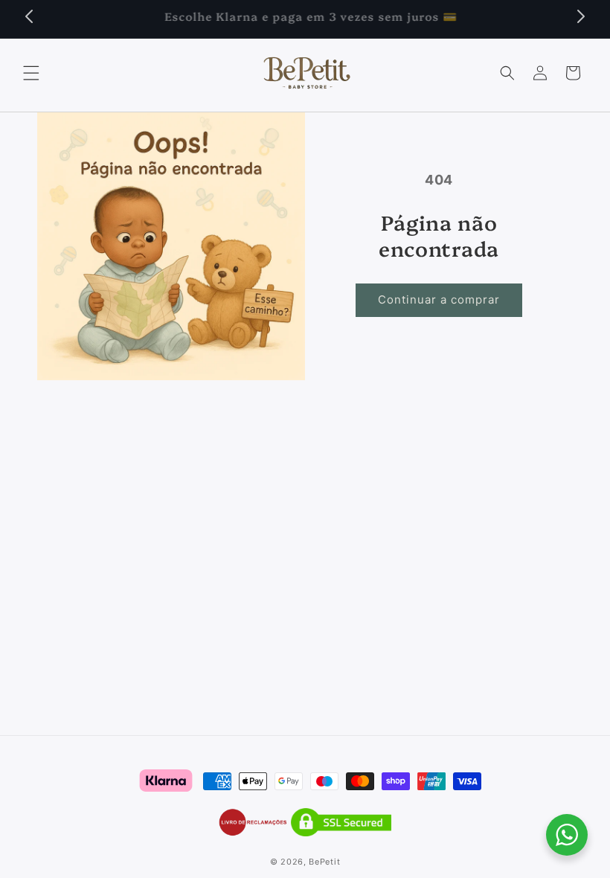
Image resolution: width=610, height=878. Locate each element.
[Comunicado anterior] (29, 16)
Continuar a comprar (439, 299)
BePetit (324, 861)
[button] (31, 73)
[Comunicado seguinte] (581, 16)
